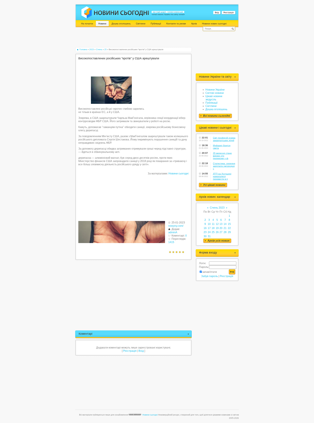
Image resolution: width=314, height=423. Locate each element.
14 (225, 224)
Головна (83, 49)
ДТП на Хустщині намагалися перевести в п (222, 176)
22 (229, 228)
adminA (172, 232)
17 (209, 228)
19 (217, 228)
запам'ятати (209, 272)
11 (213, 224)
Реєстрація (228, 12)
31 (209, 236)
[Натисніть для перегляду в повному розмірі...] (111, 103)
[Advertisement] (134, 39)
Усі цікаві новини (214, 185)
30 (205, 236)
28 (225, 232)
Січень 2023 (217, 207)
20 (220, 228)
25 (105, 49)
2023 (91, 49)
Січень (99, 49)
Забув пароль (209, 276)
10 (209, 224)
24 (209, 232)
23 (205, 232)
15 (229, 224)
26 (217, 232)
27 (220, 232)
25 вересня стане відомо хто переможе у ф (222, 156)
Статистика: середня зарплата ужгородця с (224, 166)
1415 (171, 242)
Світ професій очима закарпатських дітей (224, 139)
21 (225, 228)
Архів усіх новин (218, 240)
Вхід (217, 12)
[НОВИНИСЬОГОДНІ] (121, 12)
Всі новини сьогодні (216, 115)
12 (217, 224)
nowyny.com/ (175, 225)
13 (220, 224)
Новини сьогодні (178, 173)
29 (229, 232)
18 (213, 228)
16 (205, 228)
